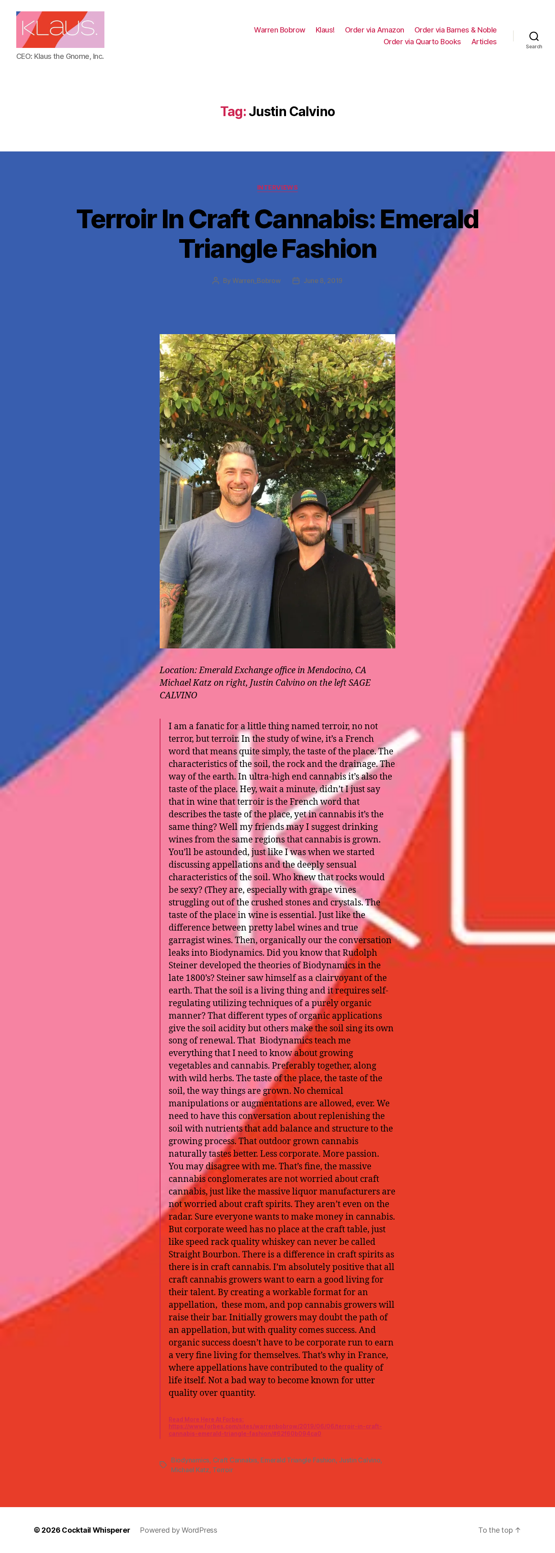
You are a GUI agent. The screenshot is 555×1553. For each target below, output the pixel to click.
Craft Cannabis (235, 1460)
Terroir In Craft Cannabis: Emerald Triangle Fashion (277, 233)
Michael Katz (190, 1470)
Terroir (222, 1470)
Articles (484, 41)
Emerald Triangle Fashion (298, 1460)
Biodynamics (190, 1460)
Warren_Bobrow (256, 280)
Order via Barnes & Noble (455, 30)
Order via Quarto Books (422, 41)
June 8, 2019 (323, 280)
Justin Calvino (359, 1460)
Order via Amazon (374, 30)
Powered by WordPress (178, 1530)
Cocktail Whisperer (96, 1530)
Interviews (277, 187)
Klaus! (325, 30)
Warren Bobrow (280, 30)
